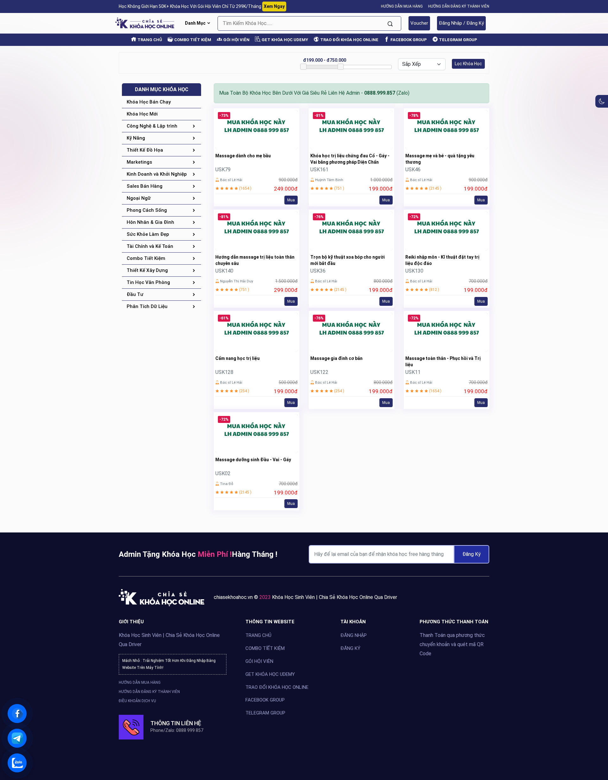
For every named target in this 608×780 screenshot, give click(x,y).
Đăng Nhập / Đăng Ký (461, 23)
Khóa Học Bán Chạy (149, 102)
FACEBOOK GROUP (408, 39)
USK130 (414, 271)
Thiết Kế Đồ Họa (145, 150)
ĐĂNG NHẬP (353, 635)
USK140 (224, 271)
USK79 (223, 170)
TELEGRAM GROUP (457, 39)
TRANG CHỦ (149, 39)
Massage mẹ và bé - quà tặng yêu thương (439, 159)
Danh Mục (195, 23)
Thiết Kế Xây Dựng (147, 270)
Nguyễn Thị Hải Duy (236, 281)
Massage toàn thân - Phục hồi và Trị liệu (443, 361)
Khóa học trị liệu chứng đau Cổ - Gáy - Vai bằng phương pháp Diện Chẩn (350, 159)
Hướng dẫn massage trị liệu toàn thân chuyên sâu (254, 260)
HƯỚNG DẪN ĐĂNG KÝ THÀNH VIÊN (458, 6)
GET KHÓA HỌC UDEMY (284, 39)
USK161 (319, 170)
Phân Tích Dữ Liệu (147, 306)
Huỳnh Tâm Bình (329, 180)
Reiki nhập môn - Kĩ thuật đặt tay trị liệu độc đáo (442, 260)
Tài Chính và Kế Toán (150, 246)
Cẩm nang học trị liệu (237, 358)
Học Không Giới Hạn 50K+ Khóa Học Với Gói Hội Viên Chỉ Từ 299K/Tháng (202, 6)
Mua (291, 200)
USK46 (413, 170)
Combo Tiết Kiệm (146, 258)
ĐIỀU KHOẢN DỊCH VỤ (137, 700)
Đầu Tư (135, 294)
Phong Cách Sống (147, 210)
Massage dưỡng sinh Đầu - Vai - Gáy (253, 459)
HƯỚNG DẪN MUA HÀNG (402, 6)
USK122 (319, 372)
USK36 (318, 271)
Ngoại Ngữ (139, 198)
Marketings (139, 162)
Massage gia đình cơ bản (336, 358)
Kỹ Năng (136, 138)
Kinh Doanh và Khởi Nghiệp (157, 174)
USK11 (413, 372)
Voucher (419, 23)
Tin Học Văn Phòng (148, 282)
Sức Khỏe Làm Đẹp (148, 234)
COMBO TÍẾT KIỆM (265, 648)
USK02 (223, 473)
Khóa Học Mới (142, 114)
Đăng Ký (471, 554)
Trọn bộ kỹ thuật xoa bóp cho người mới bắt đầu (347, 260)
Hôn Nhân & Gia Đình (150, 222)
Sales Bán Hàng (144, 186)
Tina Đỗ (226, 483)
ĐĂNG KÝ (350, 648)
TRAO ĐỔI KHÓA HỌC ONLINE (348, 39)
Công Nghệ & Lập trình (152, 126)
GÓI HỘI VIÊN (236, 39)
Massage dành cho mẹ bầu (243, 155)
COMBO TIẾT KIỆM (192, 39)
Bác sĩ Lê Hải (231, 180)
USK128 (224, 372)
